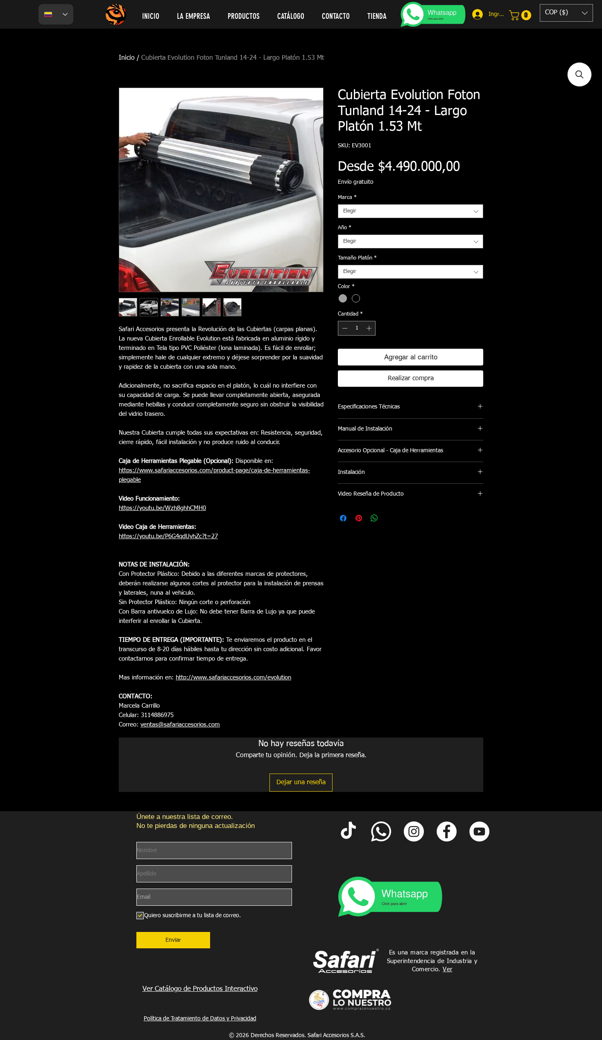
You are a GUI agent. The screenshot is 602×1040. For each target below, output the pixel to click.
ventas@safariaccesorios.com (180, 725)
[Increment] (370, 328)
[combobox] (410, 211)
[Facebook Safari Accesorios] (447, 831)
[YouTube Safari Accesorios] (479, 831)
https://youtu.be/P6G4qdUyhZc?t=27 (168, 536)
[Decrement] (344, 328)
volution (281, 678)
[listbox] (566, 13)
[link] (521, 15)
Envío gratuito (355, 182)
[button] (566, 13)
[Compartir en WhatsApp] (374, 518)
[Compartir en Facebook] (343, 518)
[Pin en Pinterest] (359, 518)
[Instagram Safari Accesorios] (414, 831)
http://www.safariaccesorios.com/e (223, 678)
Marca (347, 197)
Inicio (127, 58)
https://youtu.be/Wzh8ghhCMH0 (162, 508)
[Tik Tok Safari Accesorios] (348, 831)
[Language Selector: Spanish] (55, 14)
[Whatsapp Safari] (381, 831)
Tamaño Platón (357, 258)
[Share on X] (390, 518)
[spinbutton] (357, 328)
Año (344, 227)
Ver (447, 969)
